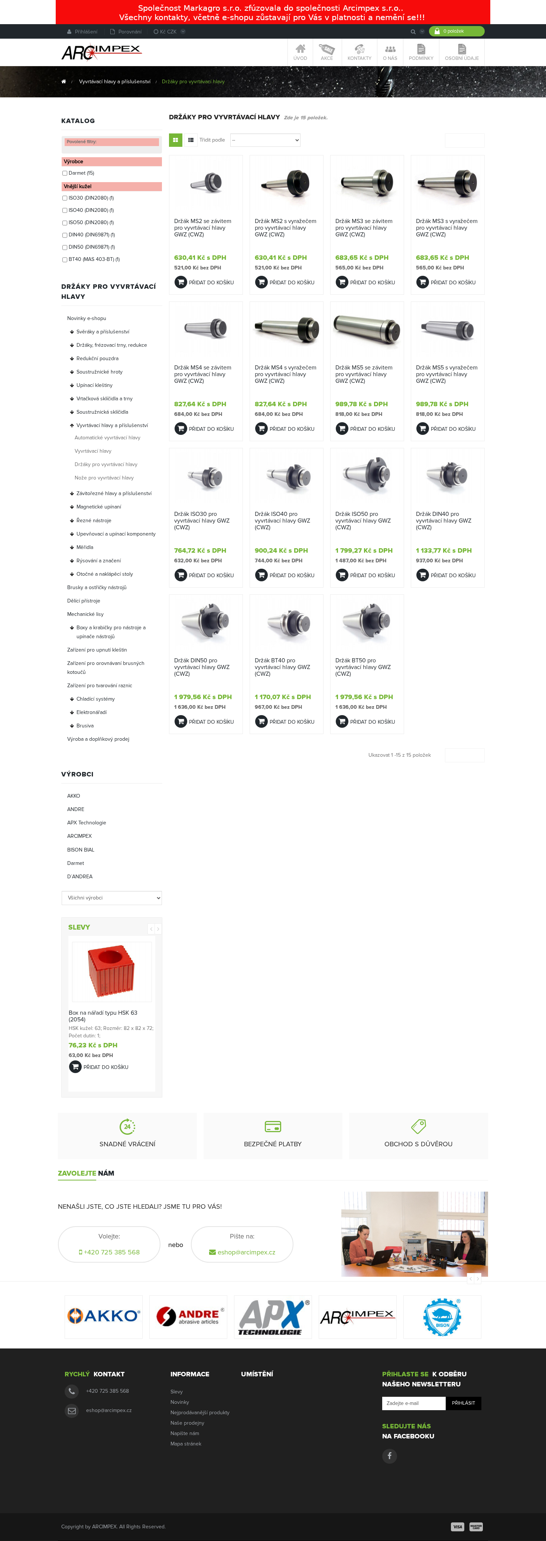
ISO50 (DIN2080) (91, 222)
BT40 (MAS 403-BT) (94, 259)
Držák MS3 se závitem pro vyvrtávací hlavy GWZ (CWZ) (364, 228)
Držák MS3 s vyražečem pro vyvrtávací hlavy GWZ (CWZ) (447, 228)
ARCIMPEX (79, 836)
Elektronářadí (92, 712)
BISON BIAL (80, 850)
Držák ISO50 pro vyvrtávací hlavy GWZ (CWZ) (363, 521)
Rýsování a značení (99, 561)
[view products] (104, 1317)
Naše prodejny (187, 1423)
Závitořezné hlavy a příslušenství (114, 493)
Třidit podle (212, 140)
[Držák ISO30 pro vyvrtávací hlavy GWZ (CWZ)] (206, 475)
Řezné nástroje (94, 520)
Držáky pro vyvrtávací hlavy (106, 464)
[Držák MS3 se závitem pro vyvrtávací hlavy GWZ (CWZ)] (367, 183)
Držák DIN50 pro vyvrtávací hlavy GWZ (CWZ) (202, 667)
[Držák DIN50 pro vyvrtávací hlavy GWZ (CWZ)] (206, 622)
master (476, 1526)
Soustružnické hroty (100, 372)
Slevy (176, 1392)
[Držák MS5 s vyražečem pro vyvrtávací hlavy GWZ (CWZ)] (447, 329)
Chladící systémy (96, 699)
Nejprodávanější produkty (200, 1412)
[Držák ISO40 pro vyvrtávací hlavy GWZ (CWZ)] (286, 475)
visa (457, 1526)
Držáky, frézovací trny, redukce (112, 345)
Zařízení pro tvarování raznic (99, 685)
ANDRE (75, 809)
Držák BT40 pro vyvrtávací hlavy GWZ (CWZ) (282, 667)
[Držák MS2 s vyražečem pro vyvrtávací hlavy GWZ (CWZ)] (286, 183)
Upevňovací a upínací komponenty (116, 534)
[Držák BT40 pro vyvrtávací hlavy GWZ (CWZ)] (286, 622)
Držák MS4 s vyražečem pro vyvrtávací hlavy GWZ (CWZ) (285, 374)
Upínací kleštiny (95, 385)
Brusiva (85, 726)
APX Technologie (86, 823)
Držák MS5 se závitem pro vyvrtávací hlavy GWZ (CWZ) (364, 374)
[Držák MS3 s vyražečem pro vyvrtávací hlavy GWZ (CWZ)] (447, 183)
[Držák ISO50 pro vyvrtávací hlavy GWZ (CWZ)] (367, 475)
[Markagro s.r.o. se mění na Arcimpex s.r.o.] (273, 12)
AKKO (73, 796)
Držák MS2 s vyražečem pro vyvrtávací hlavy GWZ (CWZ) (285, 228)
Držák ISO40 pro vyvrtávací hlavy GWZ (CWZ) (282, 521)
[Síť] (175, 140)
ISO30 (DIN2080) (91, 198)
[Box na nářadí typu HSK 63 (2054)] (112, 971)
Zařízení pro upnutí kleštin (97, 650)
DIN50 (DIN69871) (92, 247)
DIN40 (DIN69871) (92, 235)
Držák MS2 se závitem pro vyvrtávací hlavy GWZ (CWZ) (202, 228)
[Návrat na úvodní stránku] (63, 81)
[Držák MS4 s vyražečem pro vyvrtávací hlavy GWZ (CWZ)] (286, 329)
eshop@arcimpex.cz (247, 1252)
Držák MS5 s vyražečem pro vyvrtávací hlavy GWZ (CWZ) (447, 374)
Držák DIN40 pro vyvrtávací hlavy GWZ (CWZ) (443, 521)
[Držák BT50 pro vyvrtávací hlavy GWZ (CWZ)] (367, 622)
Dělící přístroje (83, 601)
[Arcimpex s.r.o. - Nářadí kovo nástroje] (101, 52)
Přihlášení (86, 32)
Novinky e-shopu (86, 318)
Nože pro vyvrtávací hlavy (104, 478)
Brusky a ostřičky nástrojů (97, 587)
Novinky (179, 1402)
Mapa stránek (185, 1444)
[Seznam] (191, 140)
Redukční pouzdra (97, 358)
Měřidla (85, 547)
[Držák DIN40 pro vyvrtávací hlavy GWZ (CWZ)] (447, 475)
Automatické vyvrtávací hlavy (107, 437)
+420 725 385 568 (107, 1391)
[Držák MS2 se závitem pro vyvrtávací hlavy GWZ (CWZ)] (206, 183)
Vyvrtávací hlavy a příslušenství (112, 425)
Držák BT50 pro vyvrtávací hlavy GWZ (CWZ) (363, 667)
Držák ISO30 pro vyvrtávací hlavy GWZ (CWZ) (202, 521)
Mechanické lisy (85, 614)
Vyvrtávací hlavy (93, 451)
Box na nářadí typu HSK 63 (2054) (103, 1016)
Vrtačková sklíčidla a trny (105, 398)
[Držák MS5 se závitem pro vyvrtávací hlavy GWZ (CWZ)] (367, 329)
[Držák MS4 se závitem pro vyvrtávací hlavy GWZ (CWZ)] (206, 329)
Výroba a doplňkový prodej (98, 739)
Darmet (81, 173)
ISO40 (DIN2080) (91, 210)
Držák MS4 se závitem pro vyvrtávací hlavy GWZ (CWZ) (202, 374)
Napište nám (184, 1433)
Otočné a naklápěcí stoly (105, 574)
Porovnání (130, 32)
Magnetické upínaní (99, 507)
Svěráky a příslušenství (103, 332)
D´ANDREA (79, 876)
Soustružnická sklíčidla (102, 412)
